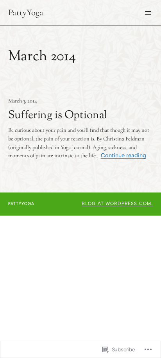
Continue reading (123, 155)
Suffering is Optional (57, 115)
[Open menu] (148, 13)
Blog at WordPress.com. (117, 203)
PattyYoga (25, 12)
